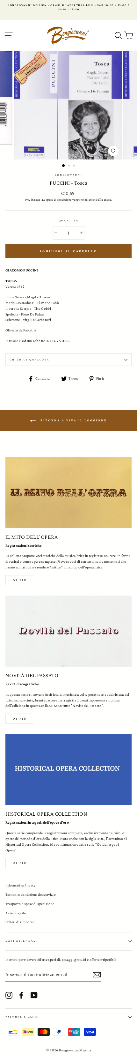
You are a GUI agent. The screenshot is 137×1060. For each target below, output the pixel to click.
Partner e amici (22, 1017)
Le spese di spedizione (57, 199)
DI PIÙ (20, 718)
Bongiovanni (68, 174)
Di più (20, 580)
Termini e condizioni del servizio (30, 894)
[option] (68, 7)
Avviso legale (15, 913)
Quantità (68, 220)
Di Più (20, 862)
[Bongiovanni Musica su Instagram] (8, 995)
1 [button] (63, 165)
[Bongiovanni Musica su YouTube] (34, 995)
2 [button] (69, 166)
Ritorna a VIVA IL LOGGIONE (73, 420)
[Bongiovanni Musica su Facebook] (21, 995)
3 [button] (74, 166)
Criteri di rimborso (20, 922)
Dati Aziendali (21, 940)
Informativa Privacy (20, 885)
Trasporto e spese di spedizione (29, 903)
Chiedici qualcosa (29, 359)
